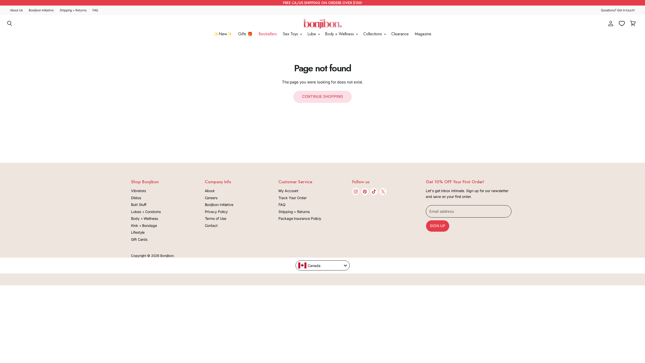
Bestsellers (268, 34)
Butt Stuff (138, 204)
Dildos (136, 198)
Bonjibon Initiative (41, 10)
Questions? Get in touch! (618, 10)
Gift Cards (139, 239)
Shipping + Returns (73, 10)
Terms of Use (215, 218)
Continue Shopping (322, 96)
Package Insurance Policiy (299, 218)
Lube (312, 34)
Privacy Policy (216, 211)
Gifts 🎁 (245, 34)
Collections (373, 34)
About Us (16, 10)
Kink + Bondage (144, 225)
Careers (211, 198)
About (210, 191)
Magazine (423, 34)
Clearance (400, 34)
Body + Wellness (340, 34)
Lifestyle (138, 232)
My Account (288, 191)
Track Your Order (292, 198)
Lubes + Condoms (146, 211)
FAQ (95, 10)
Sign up (437, 226)
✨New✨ (223, 34)
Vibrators (138, 191)
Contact (211, 225)
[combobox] (323, 265)
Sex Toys (291, 34)
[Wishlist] (621, 23)
